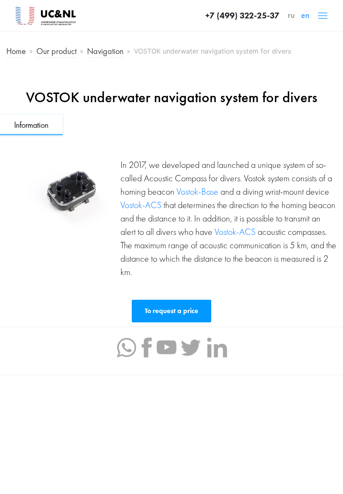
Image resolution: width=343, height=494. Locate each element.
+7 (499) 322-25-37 (242, 15)
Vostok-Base (197, 191)
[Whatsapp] (126, 346)
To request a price (171, 310)
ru (291, 15)
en (305, 15)
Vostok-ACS (140, 205)
